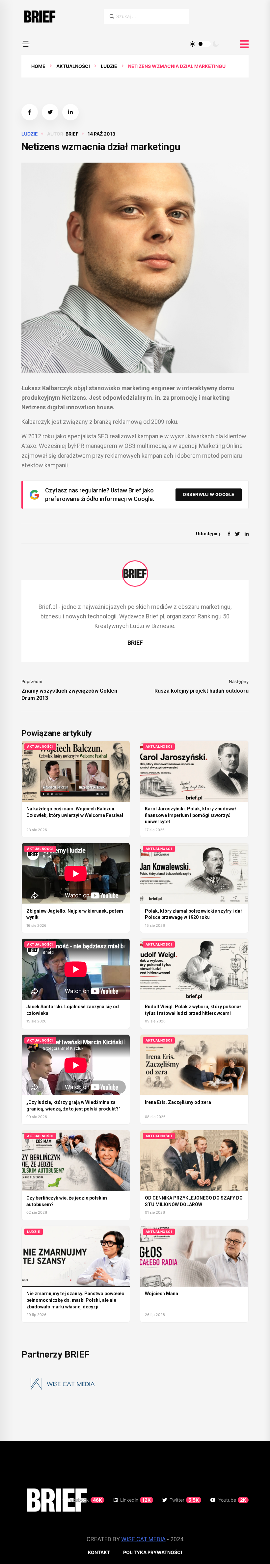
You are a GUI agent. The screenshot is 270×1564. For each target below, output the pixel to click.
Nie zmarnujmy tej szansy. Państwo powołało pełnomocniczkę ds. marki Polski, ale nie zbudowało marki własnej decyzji (75, 1300)
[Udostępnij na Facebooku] (29, 112)
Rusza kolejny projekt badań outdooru (201, 691)
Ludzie (109, 66)
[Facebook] (229, 533)
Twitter (184, 1500)
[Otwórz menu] (244, 44)
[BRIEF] (39, 16)
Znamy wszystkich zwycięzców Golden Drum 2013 (69, 694)
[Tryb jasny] (193, 44)
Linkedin (135, 1500)
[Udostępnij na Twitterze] (50, 112)
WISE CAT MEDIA (143, 1539)
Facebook (85, 1500)
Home (38, 66)
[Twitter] (237, 533)
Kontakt (99, 1552)
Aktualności (73, 66)
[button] (25, 44)
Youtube (232, 1500)
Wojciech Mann (161, 1293)
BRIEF (72, 134)
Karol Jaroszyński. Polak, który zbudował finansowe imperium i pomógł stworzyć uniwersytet (190, 815)
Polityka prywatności (152, 1552)
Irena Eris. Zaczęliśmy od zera (178, 1102)
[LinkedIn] (247, 533)
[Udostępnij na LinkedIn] (70, 112)
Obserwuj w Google (208, 494)
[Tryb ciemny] (216, 44)
